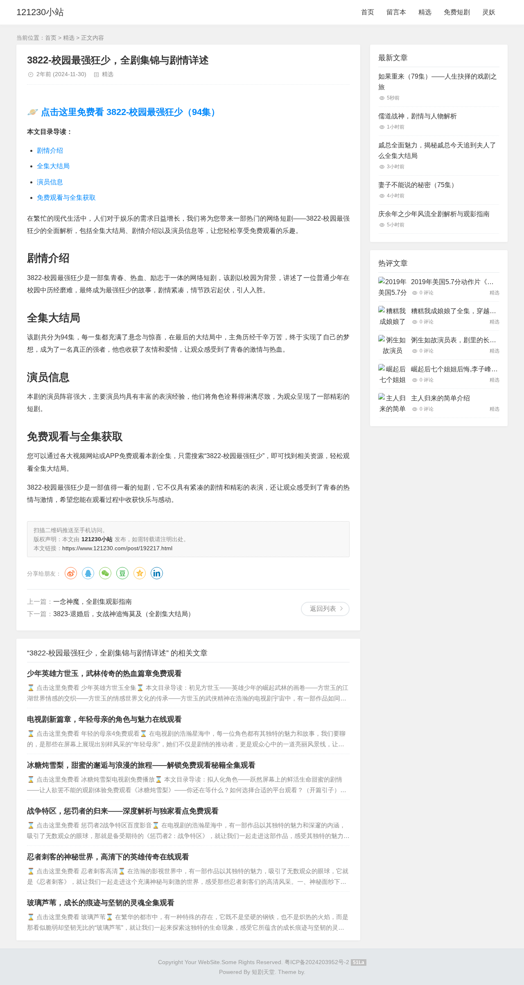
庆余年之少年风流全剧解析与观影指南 (434, 213)
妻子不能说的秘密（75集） (418, 184)
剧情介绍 (50, 150)
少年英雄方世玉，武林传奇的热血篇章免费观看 (104, 673)
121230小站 (40, 12)
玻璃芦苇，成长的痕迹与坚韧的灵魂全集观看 (100, 903)
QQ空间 (139, 573)
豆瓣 (122, 573)
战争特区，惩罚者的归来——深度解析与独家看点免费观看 (123, 811)
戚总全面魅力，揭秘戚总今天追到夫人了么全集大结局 (437, 150)
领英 (157, 573)
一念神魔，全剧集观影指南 (92, 601)
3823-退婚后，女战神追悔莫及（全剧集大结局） (123, 613)
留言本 (396, 12)
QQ (88, 573)
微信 (105, 573)
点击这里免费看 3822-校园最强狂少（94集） (129, 112)
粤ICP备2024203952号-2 (317, 962)
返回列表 (323, 608)
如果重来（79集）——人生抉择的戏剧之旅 (437, 81)
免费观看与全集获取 (66, 197)
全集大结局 (53, 166)
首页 (367, 12)
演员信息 (50, 181)
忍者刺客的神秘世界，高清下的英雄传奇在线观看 (108, 857)
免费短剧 (457, 12)
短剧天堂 (263, 972)
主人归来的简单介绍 (440, 398)
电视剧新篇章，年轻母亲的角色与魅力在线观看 (104, 719)
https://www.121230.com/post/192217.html (117, 548)
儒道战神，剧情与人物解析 (417, 116)
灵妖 (488, 12)
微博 (71, 573)
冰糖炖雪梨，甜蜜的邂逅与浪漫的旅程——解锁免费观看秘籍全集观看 (141, 765)
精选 (424, 12)
